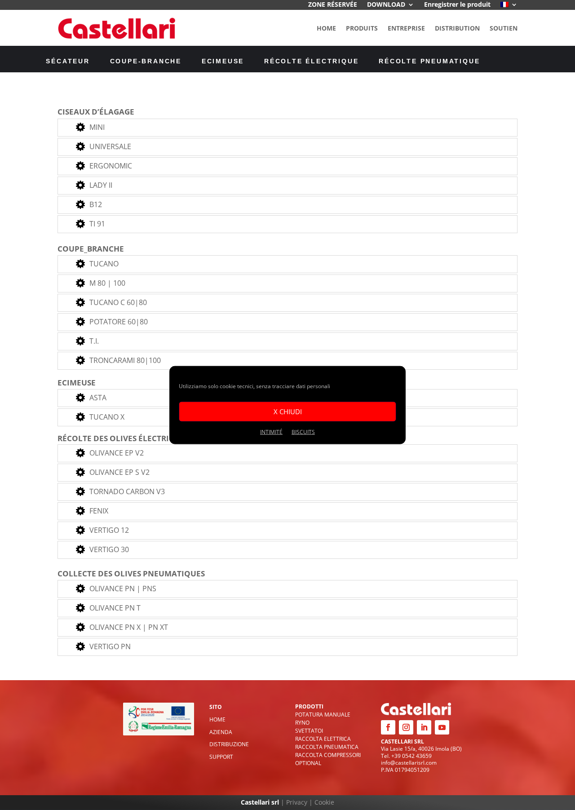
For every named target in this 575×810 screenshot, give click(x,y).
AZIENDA (220, 732)
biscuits (303, 431)
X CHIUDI (288, 411)
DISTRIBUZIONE (229, 744)
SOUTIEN (504, 28)
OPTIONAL (308, 763)
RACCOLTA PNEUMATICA (326, 747)
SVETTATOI (309, 731)
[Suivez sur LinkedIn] (424, 727)
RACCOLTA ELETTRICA (323, 739)
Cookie (324, 802)
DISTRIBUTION (457, 28)
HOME (326, 28)
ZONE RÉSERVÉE (332, 5)
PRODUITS (362, 28)
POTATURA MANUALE (322, 714)
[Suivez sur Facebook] (388, 727)
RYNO (302, 722)
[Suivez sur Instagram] (406, 727)
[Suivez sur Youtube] (442, 727)
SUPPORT (221, 757)
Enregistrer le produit (457, 5)
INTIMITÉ (271, 431)
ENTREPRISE (406, 28)
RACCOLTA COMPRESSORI (328, 755)
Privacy (296, 802)
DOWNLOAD (386, 5)
